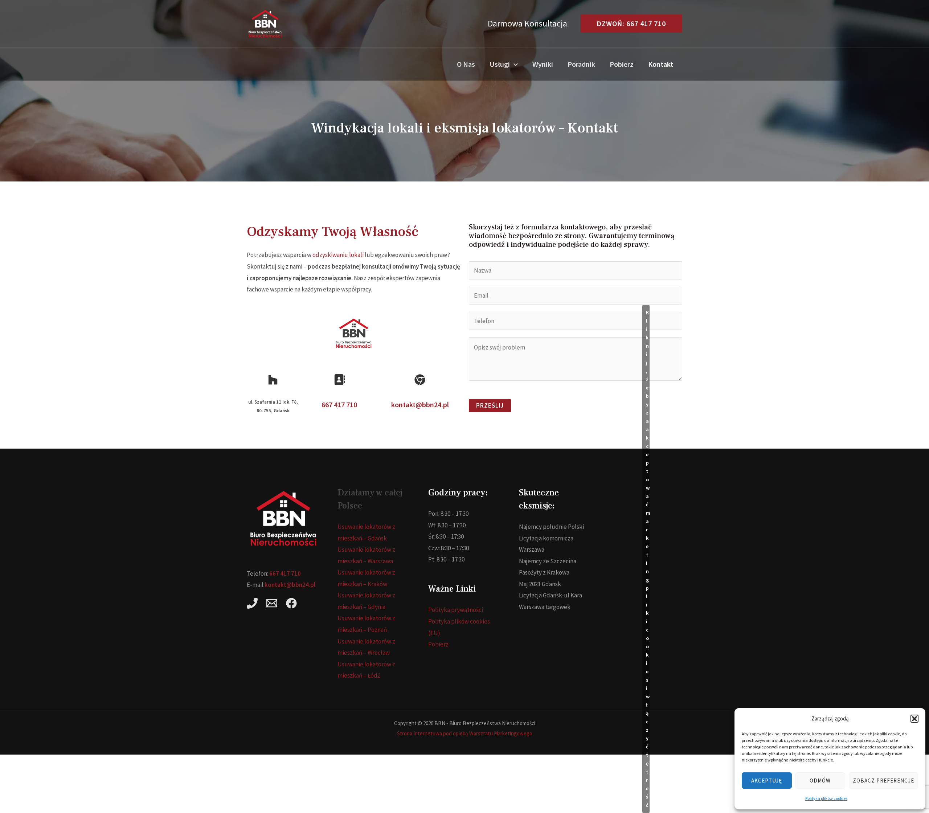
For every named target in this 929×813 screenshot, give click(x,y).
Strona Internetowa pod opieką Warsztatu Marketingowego (464, 733)
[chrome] (420, 379)
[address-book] (339, 379)
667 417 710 (339, 404)
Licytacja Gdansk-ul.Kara (550, 595)
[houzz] (273, 379)
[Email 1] (271, 603)
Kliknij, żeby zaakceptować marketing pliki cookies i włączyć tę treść (648, 558)
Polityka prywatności (455, 610)
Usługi (500, 64)
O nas (466, 64)
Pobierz (622, 64)
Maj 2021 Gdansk (540, 584)
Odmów (820, 780)
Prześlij (490, 405)
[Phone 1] (252, 603)
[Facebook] (291, 603)
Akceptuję (766, 780)
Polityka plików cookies (826, 798)
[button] (914, 718)
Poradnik (581, 64)
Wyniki (542, 64)
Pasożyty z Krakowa (544, 572)
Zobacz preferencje (883, 780)
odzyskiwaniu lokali (338, 255)
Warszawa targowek (544, 607)
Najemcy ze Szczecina (547, 561)
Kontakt (660, 64)
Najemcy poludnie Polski (551, 527)
